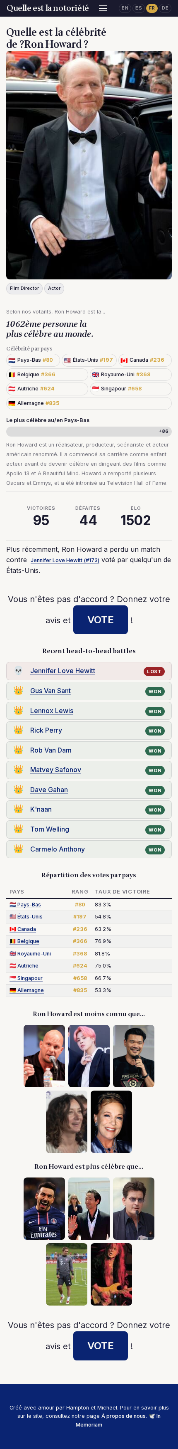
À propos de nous (123, 1416)
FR (152, 8)
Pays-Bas (25, 904)
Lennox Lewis (51, 710)
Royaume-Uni (30, 953)
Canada (23, 929)
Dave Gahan (49, 789)
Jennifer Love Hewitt (62, 670)
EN (125, 8)
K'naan (41, 809)
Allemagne (27, 990)
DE (165, 8)
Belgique (24, 941)
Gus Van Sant (50, 690)
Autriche (24, 966)
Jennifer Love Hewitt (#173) (65, 560)
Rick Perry (46, 730)
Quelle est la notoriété (48, 8)
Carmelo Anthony (57, 849)
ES (138, 8)
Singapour (26, 978)
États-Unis (26, 916)
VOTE (100, 620)
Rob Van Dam (51, 750)
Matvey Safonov (55, 769)
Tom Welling (49, 829)
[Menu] (103, 8)
